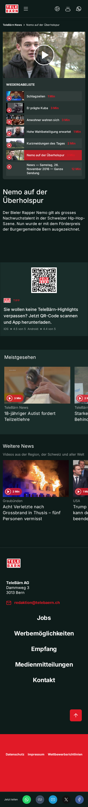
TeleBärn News (12, 24)
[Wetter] (67, 8)
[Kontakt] (78, 8)
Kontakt (44, 680)
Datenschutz (15, 754)
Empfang (44, 649)
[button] (40, 799)
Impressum (36, 754)
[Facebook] (79, 799)
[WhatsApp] (26, 799)
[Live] (57, 8)
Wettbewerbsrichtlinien (65, 754)
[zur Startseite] (12, 8)
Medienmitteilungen (44, 664)
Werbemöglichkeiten (44, 633)
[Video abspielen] (44, 55)
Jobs (44, 617)
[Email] (53, 799)
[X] (66, 799)
